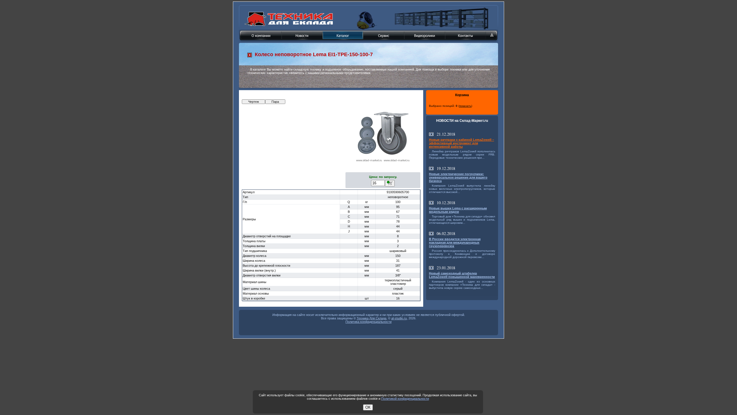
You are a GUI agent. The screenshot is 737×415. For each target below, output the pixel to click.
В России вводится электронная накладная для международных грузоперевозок (454, 242)
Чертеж (253, 101)
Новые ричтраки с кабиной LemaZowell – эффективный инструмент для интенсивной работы (461, 143)
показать (465, 105)
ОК (368, 407)
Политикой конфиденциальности (405, 398)
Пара (275, 101)
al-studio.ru (399, 318)
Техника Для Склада (371, 318)
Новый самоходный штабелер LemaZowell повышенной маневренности (462, 275)
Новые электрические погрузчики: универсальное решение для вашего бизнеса (458, 177)
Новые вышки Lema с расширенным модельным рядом (458, 209)
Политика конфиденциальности (368, 321)
